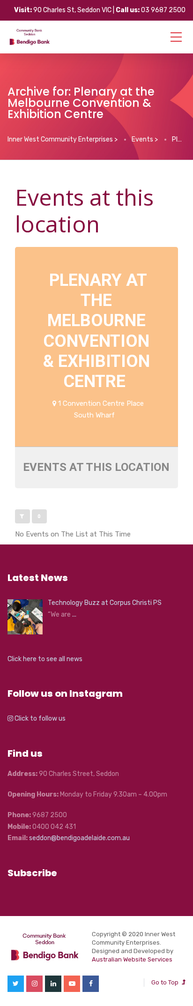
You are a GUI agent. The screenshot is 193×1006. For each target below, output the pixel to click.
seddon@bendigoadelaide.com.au (79, 838)
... (74, 615)
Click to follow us (39, 719)
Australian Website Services (132, 959)
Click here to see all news (44, 659)
